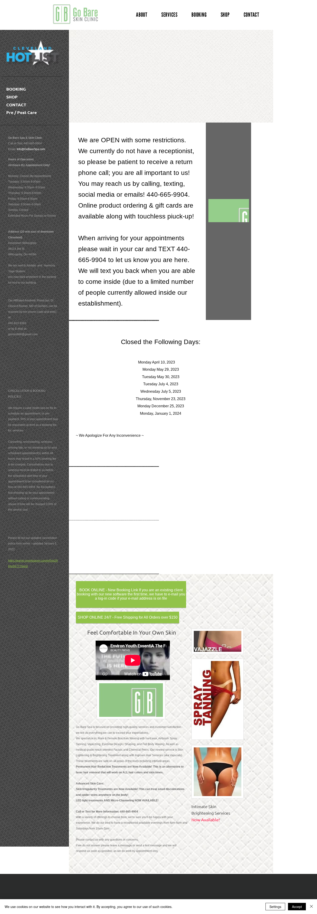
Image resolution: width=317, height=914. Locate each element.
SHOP (12, 96)
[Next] (233, 76)
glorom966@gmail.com (23, 334)
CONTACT (16, 104)
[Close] (311, 906)
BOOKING (16, 89)
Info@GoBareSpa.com (31, 149)
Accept (297, 906)
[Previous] (87, 76)
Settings (275, 906)
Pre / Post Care (21, 112)
